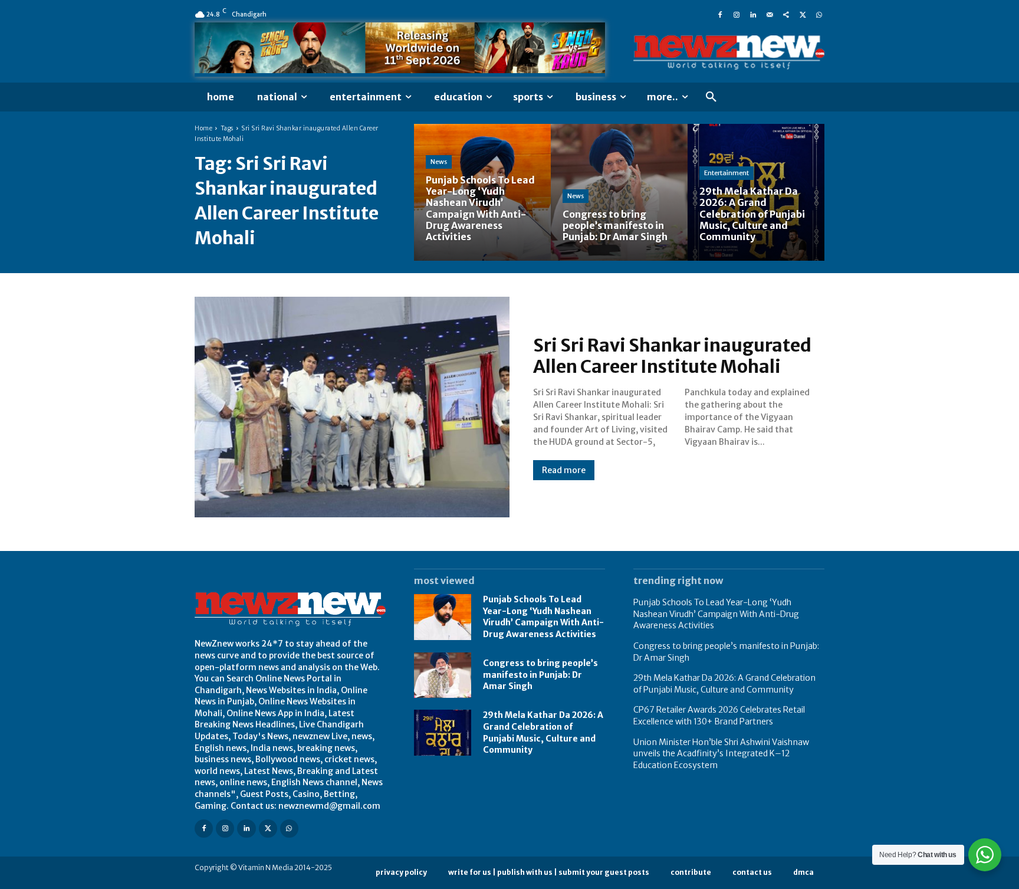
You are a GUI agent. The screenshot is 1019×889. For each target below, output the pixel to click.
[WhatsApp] (819, 14)
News (438, 162)
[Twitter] (802, 14)
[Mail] (769, 14)
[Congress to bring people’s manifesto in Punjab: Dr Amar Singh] (619, 192)
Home (203, 128)
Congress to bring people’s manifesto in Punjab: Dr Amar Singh (540, 674)
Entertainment (726, 173)
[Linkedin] (753, 14)
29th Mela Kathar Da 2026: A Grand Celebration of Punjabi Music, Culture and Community (724, 684)
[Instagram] (736, 14)
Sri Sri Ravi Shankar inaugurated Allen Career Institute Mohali (672, 356)
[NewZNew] (728, 52)
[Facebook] (720, 14)
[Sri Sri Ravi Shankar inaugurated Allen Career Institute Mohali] (352, 407)
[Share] (786, 14)
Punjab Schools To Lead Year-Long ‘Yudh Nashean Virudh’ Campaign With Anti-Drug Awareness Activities (543, 616)
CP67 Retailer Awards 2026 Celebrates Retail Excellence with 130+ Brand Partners (719, 715)
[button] (711, 97)
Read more (564, 470)
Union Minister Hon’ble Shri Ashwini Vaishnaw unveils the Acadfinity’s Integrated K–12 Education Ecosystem (721, 753)
